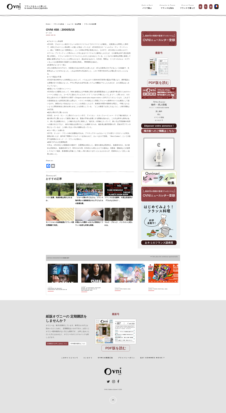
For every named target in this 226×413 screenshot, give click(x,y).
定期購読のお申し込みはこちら (57, 343)
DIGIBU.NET (66, 258)
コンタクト (88, 358)
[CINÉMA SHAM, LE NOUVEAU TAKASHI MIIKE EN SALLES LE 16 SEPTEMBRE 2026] (91, 293)
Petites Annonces (159, 104)
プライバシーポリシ (126, 358)
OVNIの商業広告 (105, 358)
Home (48, 24)
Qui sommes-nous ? (152, 358)
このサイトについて (69, 358)
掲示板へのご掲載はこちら (159, 130)
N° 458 (49, 33)
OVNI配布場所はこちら (78, 343)
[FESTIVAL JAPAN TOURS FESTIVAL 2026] (157, 293)
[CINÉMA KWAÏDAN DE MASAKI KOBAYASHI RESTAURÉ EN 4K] (57, 293)
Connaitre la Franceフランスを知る (167, 6)
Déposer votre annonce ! (159, 125)
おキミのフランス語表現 (159, 242)
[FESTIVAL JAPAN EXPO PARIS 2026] (123, 293)
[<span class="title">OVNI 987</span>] (159, 67)
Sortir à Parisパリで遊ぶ (147, 6)
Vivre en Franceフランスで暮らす (187, 6)
